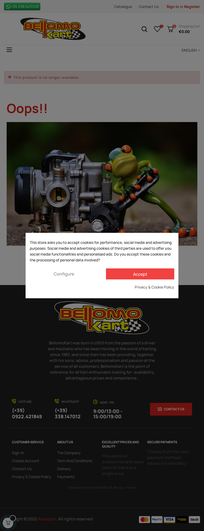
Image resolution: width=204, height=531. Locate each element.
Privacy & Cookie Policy (154, 287)
